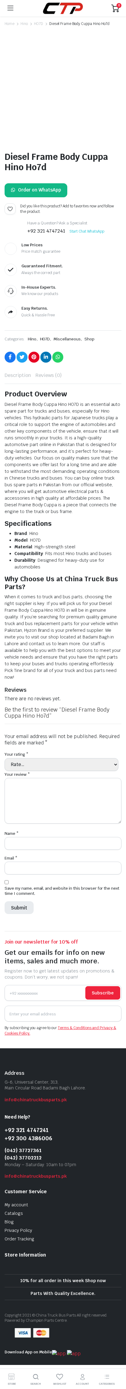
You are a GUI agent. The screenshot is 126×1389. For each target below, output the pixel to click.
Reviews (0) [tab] (48, 375)
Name (12, 833)
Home (9, 23)
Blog (9, 1222)
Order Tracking (19, 1239)
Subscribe (103, 993)
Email (11, 858)
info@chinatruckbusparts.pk (36, 1099)
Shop (89, 339)
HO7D (38, 23)
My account (16, 1205)
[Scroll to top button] (116, 1362)
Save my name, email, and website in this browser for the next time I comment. (62, 891)
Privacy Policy (18, 1230)
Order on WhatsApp (39, 190)
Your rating (16, 754)
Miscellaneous (67, 339)
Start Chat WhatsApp (86, 231)
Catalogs (14, 1213)
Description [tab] (18, 375)
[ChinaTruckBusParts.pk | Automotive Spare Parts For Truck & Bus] (62, 8)
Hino (24, 23)
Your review (17, 774)
